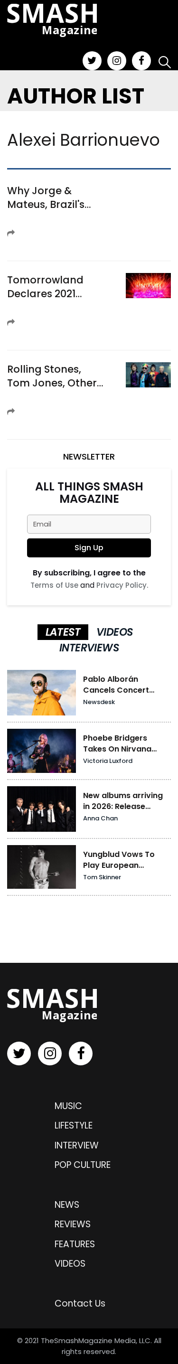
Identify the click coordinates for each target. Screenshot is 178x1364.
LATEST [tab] (63, 632)
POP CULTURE (83, 1164)
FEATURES (75, 1244)
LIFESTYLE (74, 1125)
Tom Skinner (102, 877)
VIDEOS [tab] (114, 632)
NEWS (67, 1204)
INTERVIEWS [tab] (89, 647)
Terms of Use (54, 585)
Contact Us (80, 1303)
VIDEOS (70, 1263)
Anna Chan (100, 818)
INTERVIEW (77, 1145)
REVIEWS (73, 1224)
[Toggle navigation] (55, 44)
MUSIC (68, 1106)
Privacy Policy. (122, 585)
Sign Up (89, 547)
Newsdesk (99, 701)
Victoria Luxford (107, 760)
